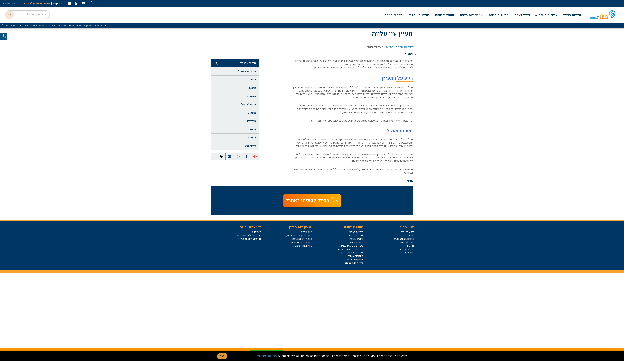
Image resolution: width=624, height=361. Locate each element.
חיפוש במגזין (248, 63)
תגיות (409, 181)
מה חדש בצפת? (247, 71)
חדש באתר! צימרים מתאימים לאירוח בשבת (52, 25)
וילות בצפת (522, 15)
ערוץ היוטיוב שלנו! (248, 239)
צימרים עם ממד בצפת (351, 246)
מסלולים (251, 121)
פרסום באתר (393, 15)
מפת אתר (409, 253)
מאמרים (251, 96)
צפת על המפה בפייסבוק (245, 235)
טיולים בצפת (356, 239)
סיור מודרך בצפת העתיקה (298, 235)
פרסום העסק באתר (404, 239)
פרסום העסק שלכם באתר (35, 3)
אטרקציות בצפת (471, 15)
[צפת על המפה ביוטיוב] (84, 3)
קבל (222, 356)
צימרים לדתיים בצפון (352, 253)
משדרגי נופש (444, 15)
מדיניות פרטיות (406, 249)
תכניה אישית (11, 3)
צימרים (252, 138)
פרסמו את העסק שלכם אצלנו (95, 25)
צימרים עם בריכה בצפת (350, 249)
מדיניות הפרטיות (267, 356)
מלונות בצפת (572, 15)
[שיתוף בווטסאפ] (76, 3)
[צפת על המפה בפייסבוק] (91, 3)
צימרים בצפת (548, 15)
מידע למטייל (248, 104)
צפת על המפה (404, 47)
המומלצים (250, 80)
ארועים (252, 113)
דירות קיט (250, 146)
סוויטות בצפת (356, 242)
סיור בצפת (306, 232)
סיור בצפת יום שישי (301, 242)
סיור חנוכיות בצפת (302, 239)
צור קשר (57, 3)
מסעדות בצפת (498, 15)
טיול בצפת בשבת (303, 246)
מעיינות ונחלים (418, 15)
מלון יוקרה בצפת (354, 263)
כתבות (389, 47)
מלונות (252, 129)
